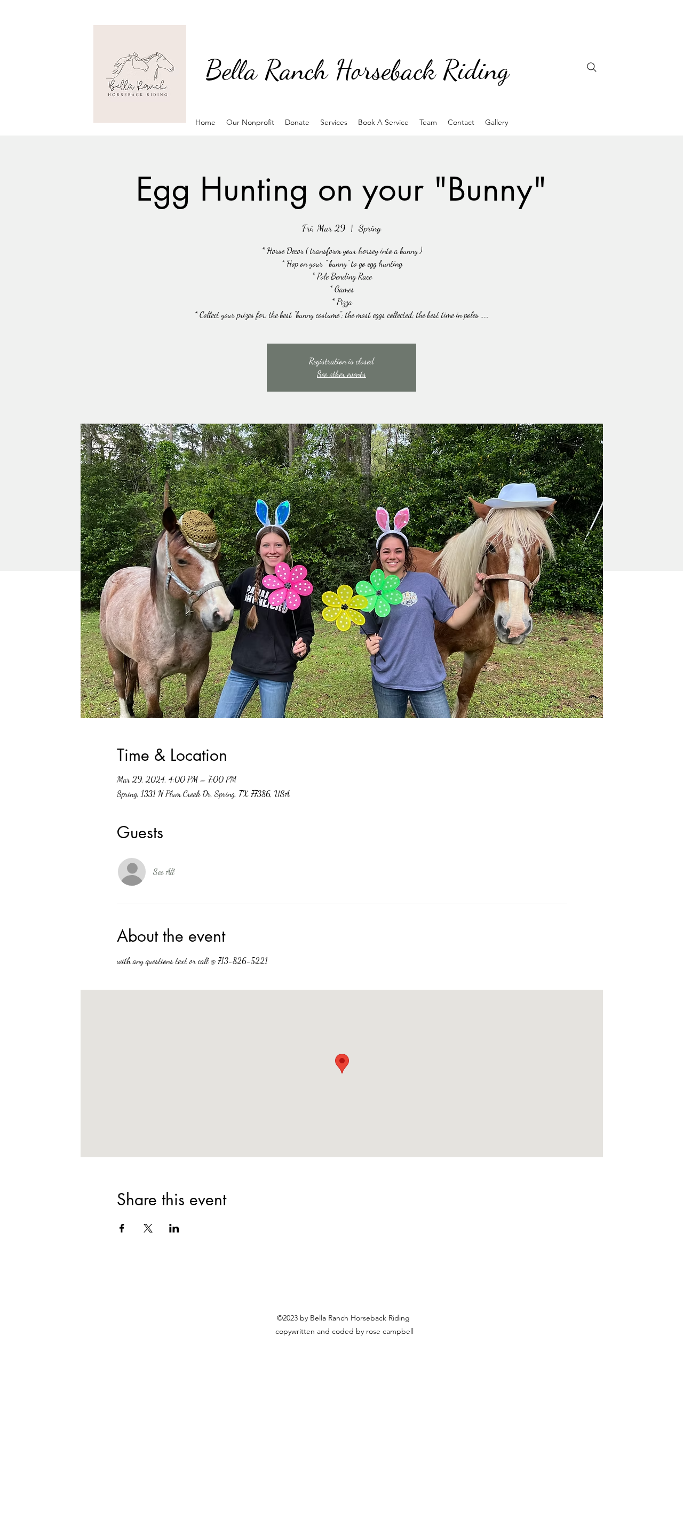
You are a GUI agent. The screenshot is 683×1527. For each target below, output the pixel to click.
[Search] (592, 67)
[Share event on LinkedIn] (174, 1228)
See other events (341, 374)
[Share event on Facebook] (122, 1228)
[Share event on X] (148, 1228)
